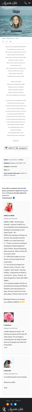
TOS (12, 400)
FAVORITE (22, 148)
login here (5, 195)
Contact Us (18, 400)
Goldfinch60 (7, 371)
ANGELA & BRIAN (9, 215)
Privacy (8, 400)
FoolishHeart (12, 175)
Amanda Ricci (10, 38)
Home (3, 38)
